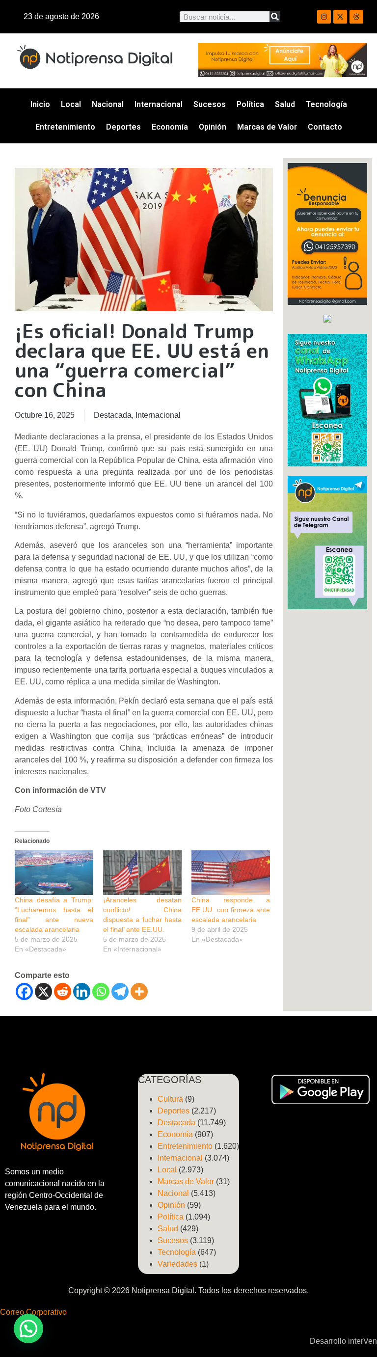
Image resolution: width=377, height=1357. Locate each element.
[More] (139, 991)
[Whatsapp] (100, 991)
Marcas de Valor (267, 127)
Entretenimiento (65, 127)
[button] (28, 1328)
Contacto (325, 127)
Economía (170, 127)
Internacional (159, 104)
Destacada (113, 415)
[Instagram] (324, 17)
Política (250, 104)
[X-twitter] (340, 17)
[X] (43, 991)
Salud (285, 104)
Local (71, 104)
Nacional (108, 104)
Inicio (40, 104)
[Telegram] (120, 991)
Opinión (212, 127)
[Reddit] (62, 991)
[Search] (274, 16)
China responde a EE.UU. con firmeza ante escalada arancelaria (230, 909)
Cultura (170, 1099)
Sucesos (209, 104)
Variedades (177, 1264)
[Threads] (356, 17)
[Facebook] (24, 991)
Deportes (123, 127)
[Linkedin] (81, 991)
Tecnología (326, 104)
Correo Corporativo (33, 1312)
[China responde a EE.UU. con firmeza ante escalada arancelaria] (230, 872)
